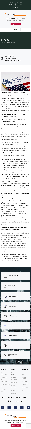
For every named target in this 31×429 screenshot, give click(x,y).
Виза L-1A (13, 377)
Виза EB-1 (14, 393)
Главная (3, 42)
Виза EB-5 (14, 379)
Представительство (6, 384)
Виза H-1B (14, 382)
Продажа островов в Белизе (25, 383)
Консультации (4, 386)
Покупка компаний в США (4, 391)
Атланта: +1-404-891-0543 (15, 2)
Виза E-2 (13, 390)
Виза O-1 (13, 385)
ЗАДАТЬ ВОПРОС (15, 24)
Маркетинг (4, 377)
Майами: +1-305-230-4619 (15, 4)
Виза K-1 (13, 388)
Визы (8, 42)
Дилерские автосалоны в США (25, 389)
